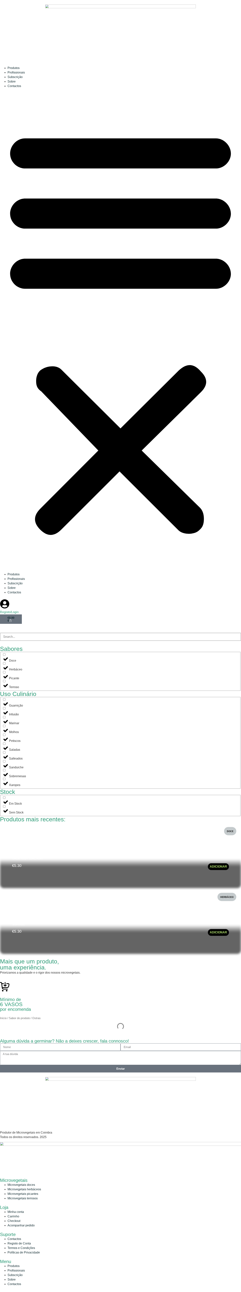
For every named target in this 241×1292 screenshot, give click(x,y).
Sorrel (18, 924)
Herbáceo (226, 897)
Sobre (12, 81)
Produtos (14, 68)
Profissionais (16, 72)
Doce (230, 831)
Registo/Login (9, 612)
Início (3, 1018)
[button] (120, 330)
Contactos (14, 86)
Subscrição (15, 77)
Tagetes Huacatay (28, 858)
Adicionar (218, 866)
